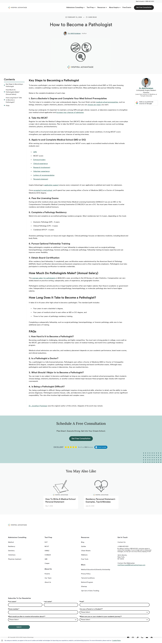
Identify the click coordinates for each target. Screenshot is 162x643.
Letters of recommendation (43, 175)
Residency (11, 546)
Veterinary (11, 555)
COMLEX (48, 555)
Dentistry (11, 550)
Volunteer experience (41, 171)
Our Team (48, 578)
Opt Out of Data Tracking (90, 590)
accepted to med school (42, 190)
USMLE (47, 550)
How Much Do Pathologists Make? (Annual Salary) (13, 92)
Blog (82, 542)
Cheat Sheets (85, 550)
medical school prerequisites (107, 102)
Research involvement (41, 167)
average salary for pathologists (44, 278)
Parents (47, 574)
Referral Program (87, 582)
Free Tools (84, 559)
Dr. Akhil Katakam (74, 33)
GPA (35, 152)
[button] (75, 7)
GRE (46, 559)
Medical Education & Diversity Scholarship (95, 569)
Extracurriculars (39, 160)
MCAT (47, 546)
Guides (83, 546)
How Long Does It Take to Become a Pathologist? (14, 100)
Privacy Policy (85, 574)
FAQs (7, 105)
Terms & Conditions (88, 578)
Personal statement (40, 179)
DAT (46, 542)
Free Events (127, 7)
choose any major (94, 105)
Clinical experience (40, 163)
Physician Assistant (14, 559)
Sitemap (84, 586)
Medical (11, 542)
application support (51, 185)
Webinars (84, 555)
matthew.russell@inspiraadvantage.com (131, 565)
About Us (48, 582)
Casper (47, 563)
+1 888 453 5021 (149, 1)
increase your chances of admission (70, 112)
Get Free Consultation (144, 7)
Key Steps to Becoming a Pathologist (14, 85)
